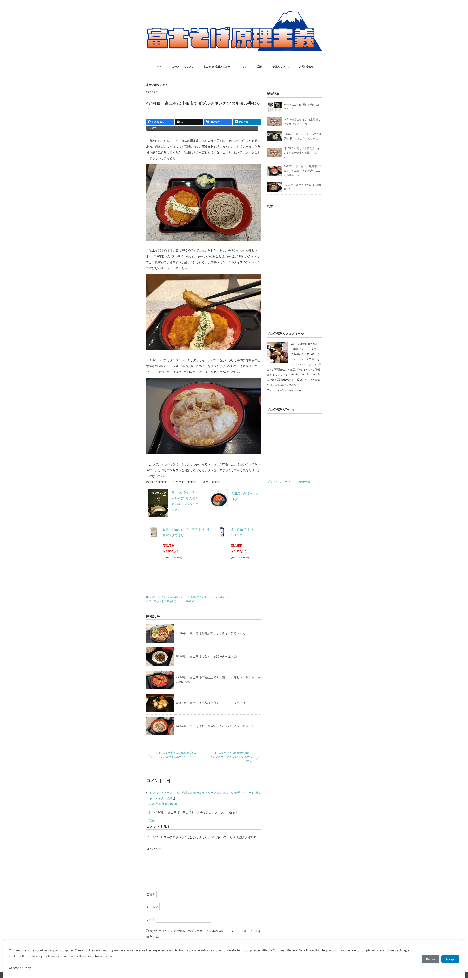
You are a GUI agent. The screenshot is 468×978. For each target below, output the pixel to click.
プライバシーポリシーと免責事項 (289, 481)
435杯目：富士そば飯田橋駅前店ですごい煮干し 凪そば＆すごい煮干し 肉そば (231, 756)
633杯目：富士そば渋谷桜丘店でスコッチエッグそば (210, 702)
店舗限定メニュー (176, 601)
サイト (150, 919)
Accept (450, 959)
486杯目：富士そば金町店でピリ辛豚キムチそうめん (210, 633)
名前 (151, 894)
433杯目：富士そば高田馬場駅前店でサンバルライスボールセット (176, 754)
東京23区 (190, 601)
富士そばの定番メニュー (217, 66)
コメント (154, 848)
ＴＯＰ (158, 66)
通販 (259, 66)
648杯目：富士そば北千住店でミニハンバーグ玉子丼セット (215, 726)
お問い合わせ (306, 66)
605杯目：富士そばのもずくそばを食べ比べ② (206, 656)
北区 (164, 601)
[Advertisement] (294, 267)
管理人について (280, 66)
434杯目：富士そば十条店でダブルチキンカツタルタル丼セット (200, 597)
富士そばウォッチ (157, 84)
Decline (430, 959)
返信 (152, 820)
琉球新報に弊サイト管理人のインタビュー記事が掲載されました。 (302, 153)
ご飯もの (156, 601)
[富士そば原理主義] (234, 13)
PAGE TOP (454, 946)
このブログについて (182, 66)
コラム (243, 66)
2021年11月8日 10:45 (163, 803)
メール (152, 906)
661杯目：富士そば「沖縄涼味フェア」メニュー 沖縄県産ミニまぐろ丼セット (303, 171)
